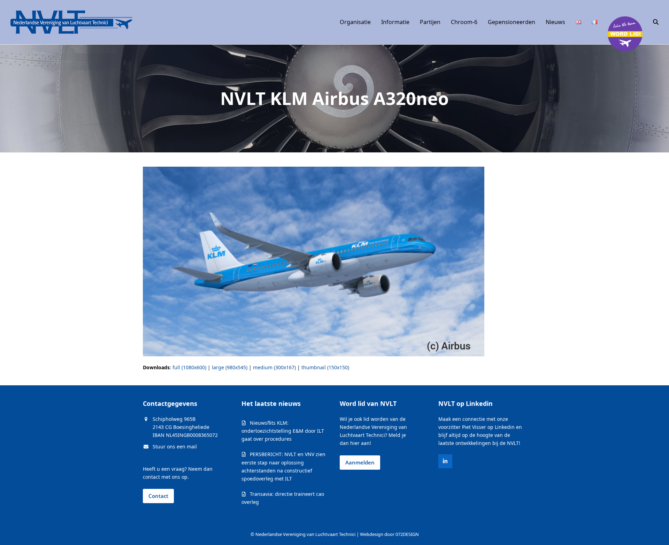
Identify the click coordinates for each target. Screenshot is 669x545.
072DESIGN (407, 534)
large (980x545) (229, 367)
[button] (656, 22)
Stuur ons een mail (175, 446)
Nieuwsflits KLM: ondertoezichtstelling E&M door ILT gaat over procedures (282, 430)
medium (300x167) (274, 367)
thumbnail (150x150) (325, 367)
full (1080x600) (189, 367)
